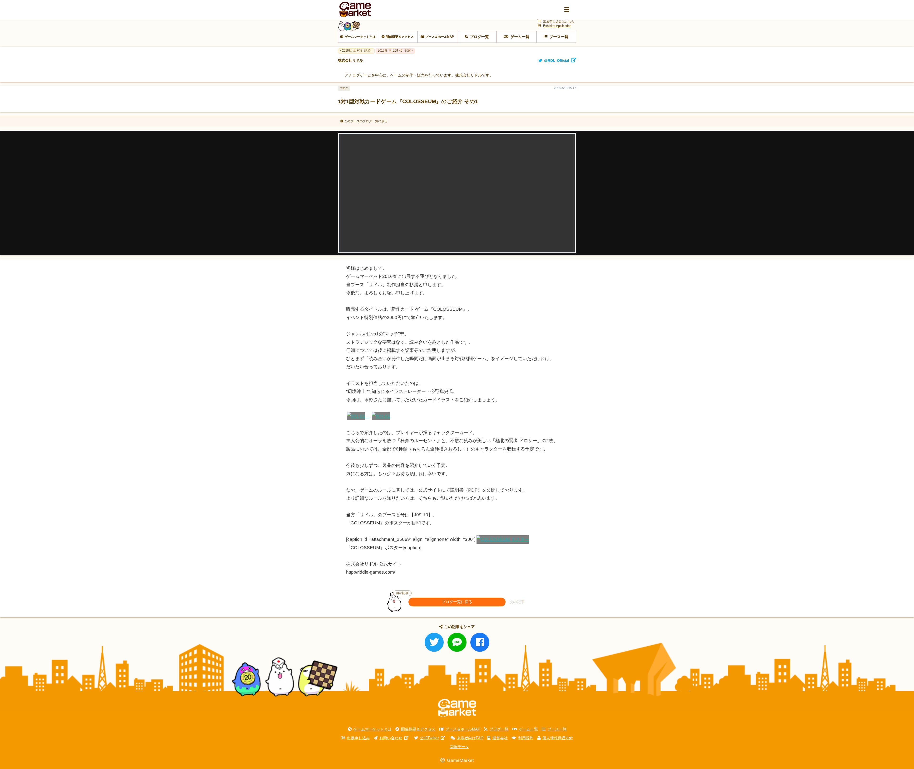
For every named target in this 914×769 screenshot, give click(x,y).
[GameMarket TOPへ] (457, 708)
